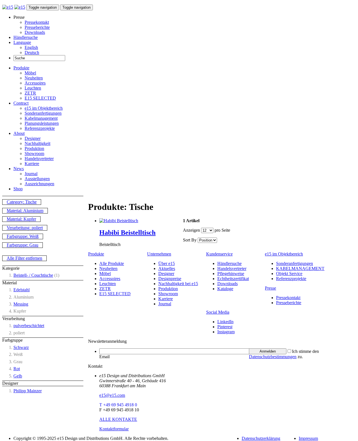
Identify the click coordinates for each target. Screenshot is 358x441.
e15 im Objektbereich (44, 108)
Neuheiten (34, 78)
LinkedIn (225, 321)
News (18, 168)
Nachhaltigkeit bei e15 (178, 283)
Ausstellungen (37, 178)
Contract (21, 103)
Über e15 (166, 263)
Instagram (226, 331)
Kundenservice (219, 254)
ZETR (30, 93)
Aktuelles (166, 268)
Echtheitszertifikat (233, 278)
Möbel (30, 73)
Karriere (32, 163)
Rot (16, 368)
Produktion (34, 148)
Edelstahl (21, 289)
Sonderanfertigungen (43, 113)
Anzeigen (191, 230)
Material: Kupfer (21, 219)
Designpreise (169, 278)
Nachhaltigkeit (37, 143)
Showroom (34, 153)
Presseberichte (37, 27)
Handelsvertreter (39, 158)
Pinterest (224, 326)
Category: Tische (22, 202)
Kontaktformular (114, 428)
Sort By (190, 240)
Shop (18, 188)
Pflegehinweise (230, 273)
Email (104, 356)
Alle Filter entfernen (24, 258)
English (31, 47)
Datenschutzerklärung (261, 438)
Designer (33, 138)
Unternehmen (159, 254)
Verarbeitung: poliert (25, 227)
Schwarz (21, 347)
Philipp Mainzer (27, 390)
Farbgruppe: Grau (22, 245)
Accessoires (35, 83)
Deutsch (32, 52)
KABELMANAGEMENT (300, 268)
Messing (20, 304)
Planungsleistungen (42, 123)
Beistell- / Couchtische (33, 275)
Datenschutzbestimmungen (272, 356)
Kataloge (225, 288)
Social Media (217, 312)
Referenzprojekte (40, 128)
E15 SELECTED (40, 98)
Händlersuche (25, 37)
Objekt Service (289, 273)
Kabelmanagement (41, 118)
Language (22, 42)
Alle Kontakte (118, 419)
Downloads (35, 32)
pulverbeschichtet (28, 325)
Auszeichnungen (39, 183)
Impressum (308, 438)
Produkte (21, 67)
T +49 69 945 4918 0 (118, 404)
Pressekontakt (37, 22)
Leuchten (33, 88)
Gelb (17, 376)
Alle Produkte (111, 263)
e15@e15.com (112, 395)
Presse (270, 288)
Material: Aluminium (25, 210)
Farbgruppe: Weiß (23, 236)
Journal (31, 173)
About (19, 133)
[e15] (7, 7)
